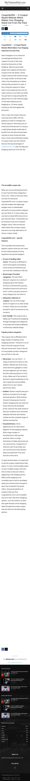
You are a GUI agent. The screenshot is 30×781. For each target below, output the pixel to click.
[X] (6, 28)
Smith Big (5, 25)
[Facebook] (2, 28)
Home (2, 11)
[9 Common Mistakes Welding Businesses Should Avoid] (5, 681)
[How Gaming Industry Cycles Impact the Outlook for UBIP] (5, 689)
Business (7, 11)
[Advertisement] (15, 168)
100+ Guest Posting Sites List (15, 662)
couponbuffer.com (8, 147)
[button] (28, 8)
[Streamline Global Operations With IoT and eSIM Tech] (5, 674)
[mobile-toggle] (2, 8)
